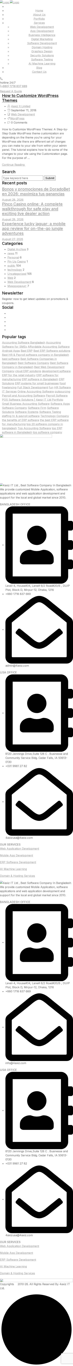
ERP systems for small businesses (37, 383)
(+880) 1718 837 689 (13, 86)
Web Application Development (19, 848)
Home (39, 10)
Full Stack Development (32, 387)
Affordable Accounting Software (49, 346)
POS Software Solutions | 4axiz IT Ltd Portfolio (32, 399)
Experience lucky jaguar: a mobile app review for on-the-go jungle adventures (34, 228)
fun (51, 387)
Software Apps (60, 403)
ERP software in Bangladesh (40, 379)
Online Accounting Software (35, 391)
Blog (39, 67)
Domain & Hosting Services (17, 875)
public (11, 265)
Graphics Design (41, 51)
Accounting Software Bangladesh (23, 342)
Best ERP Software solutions (51, 350)
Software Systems (26, 412)
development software (56, 371)
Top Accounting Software (34, 428)
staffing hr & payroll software (21, 416)
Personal (13, 257)
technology (14, 269)
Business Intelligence (42, 35)
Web (10, 278)
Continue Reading (13, 164)
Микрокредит (16, 286)
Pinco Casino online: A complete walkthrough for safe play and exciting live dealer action (32, 209)
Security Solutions (42, 55)
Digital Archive (16, 249)
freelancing (9, 387)
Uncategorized (16, 273)
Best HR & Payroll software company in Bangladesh (35, 354)
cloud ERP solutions (28, 371)
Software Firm (37, 408)
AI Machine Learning (42, 63)
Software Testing (42, 59)
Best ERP (27, 350)
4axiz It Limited (20, 106)
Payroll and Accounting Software (23, 395)
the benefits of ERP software (20, 420)
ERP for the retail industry (18, 375)
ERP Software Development (18, 862)
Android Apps (11, 350)
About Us (39, 14)
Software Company (14, 408)
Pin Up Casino (16, 261)
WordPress (17, 118)
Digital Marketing (42, 39)
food (63, 383)
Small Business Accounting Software (26, 403)
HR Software (62, 387)
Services (39, 22)
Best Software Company (33, 363)
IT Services (9, 391)
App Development (42, 31)
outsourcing (62, 391)
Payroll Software (57, 395)
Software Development (42, 43)
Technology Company (54, 416)
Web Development (42, 27)
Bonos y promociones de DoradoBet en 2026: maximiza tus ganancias (36, 191)
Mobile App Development (16, 855)
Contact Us (39, 71)
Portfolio (39, 18)
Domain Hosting (42, 47)
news (10, 253)
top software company (47, 432)
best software (11, 359)
